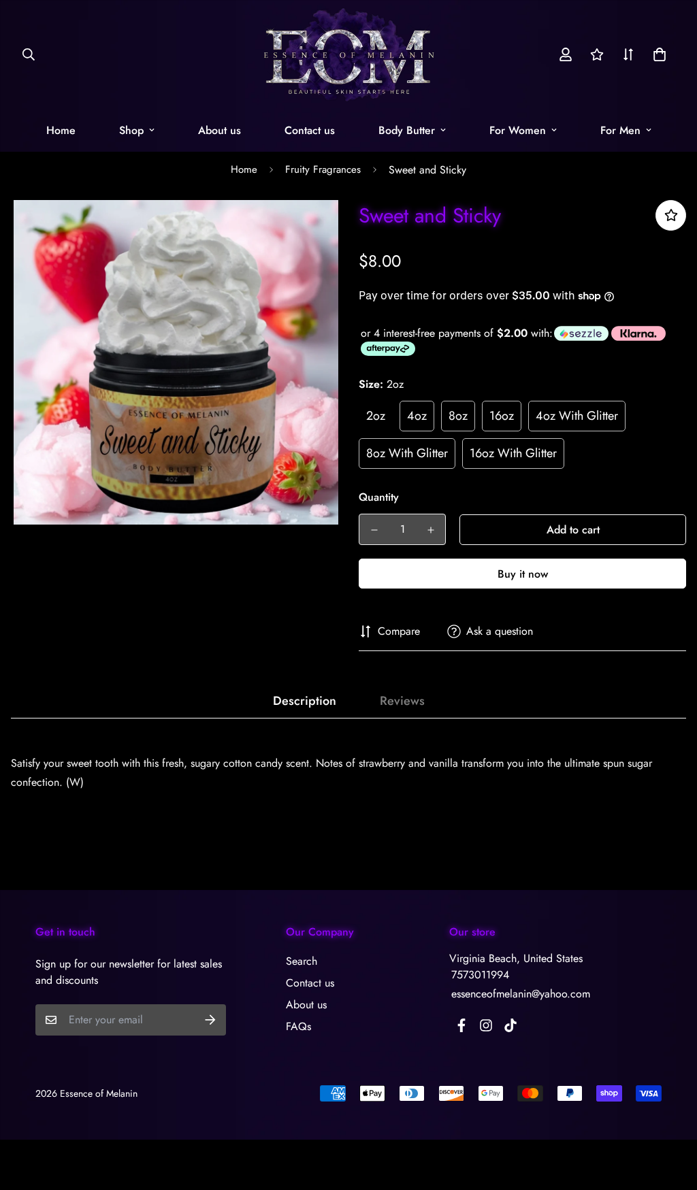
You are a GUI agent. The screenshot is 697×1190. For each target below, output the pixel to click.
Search (301, 961)
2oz (375, 416)
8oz (458, 416)
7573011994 (480, 974)
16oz (501, 416)
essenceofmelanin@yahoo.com (520, 994)
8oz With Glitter (407, 453)
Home (61, 130)
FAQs (298, 1026)
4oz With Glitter (577, 416)
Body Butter (406, 130)
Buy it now (523, 574)
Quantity (379, 497)
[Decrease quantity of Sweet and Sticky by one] (374, 530)
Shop (131, 130)
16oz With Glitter (513, 453)
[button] (657, 54)
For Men (620, 130)
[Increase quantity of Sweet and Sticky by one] (430, 530)
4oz (417, 416)
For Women (517, 130)
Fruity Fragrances (323, 169)
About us (219, 130)
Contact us (310, 130)
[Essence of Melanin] (349, 54)
